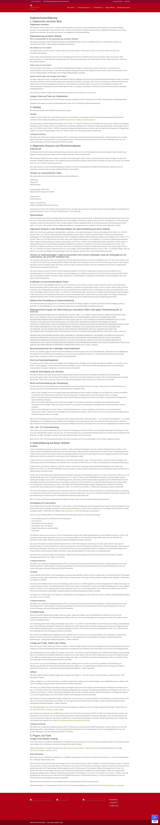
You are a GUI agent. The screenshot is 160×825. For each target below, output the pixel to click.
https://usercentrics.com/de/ (70, 511)
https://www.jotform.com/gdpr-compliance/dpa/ (48, 709)
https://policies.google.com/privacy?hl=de (43, 750)
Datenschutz (114, 806)
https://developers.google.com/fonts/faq (79, 748)
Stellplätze (97, 7)
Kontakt (127, 1)
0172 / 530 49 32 (35, 1)
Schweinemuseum (123, 7)
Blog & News (110, 7)
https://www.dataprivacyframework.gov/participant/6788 (72, 720)
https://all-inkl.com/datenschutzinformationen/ (80, 120)
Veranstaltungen (84, 7)
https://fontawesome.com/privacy (113, 785)
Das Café (70, 7)
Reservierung (118, 1)
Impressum (114, 802)
